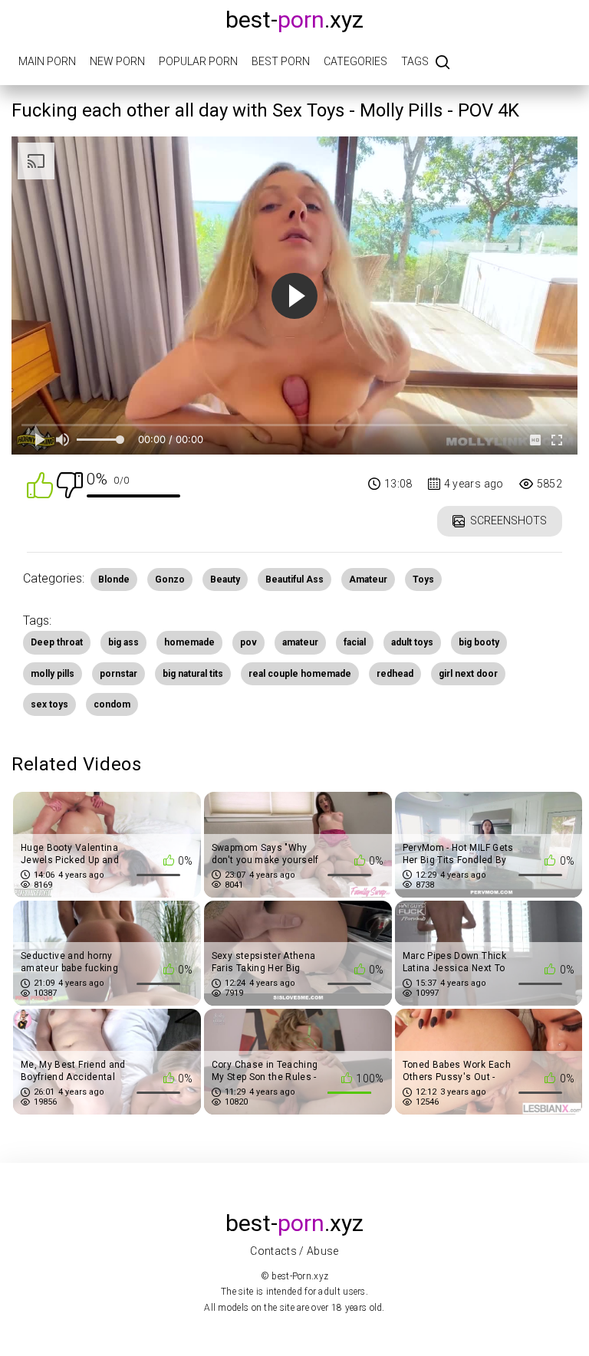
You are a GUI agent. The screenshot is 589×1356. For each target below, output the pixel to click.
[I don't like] (70, 484)
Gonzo (170, 579)
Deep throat (57, 642)
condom (112, 704)
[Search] (442, 63)
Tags (415, 61)
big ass (123, 642)
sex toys (49, 704)
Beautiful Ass (294, 579)
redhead (395, 673)
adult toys (412, 642)
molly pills (52, 673)
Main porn (47, 61)
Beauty (225, 579)
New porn (117, 61)
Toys (423, 579)
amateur (300, 642)
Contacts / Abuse (294, 1251)
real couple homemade (299, 673)
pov (248, 642)
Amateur (368, 579)
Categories (355, 61)
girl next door (468, 673)
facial (355, 642)
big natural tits (193, 673)
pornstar (118, 673)
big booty (479, 642)
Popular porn (198, 61)
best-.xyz (294, 19)
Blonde (114, 579)
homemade (189, 642)
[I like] (40, 484)
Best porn (281, 61)
